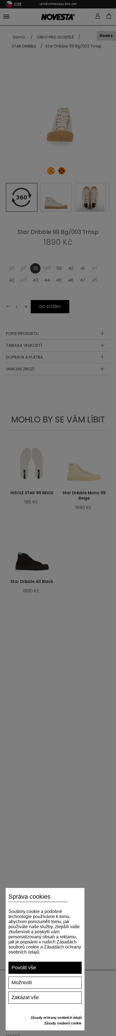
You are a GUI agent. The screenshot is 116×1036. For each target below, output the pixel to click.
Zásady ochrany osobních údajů (56, 1017)
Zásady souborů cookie (63, 1023)
